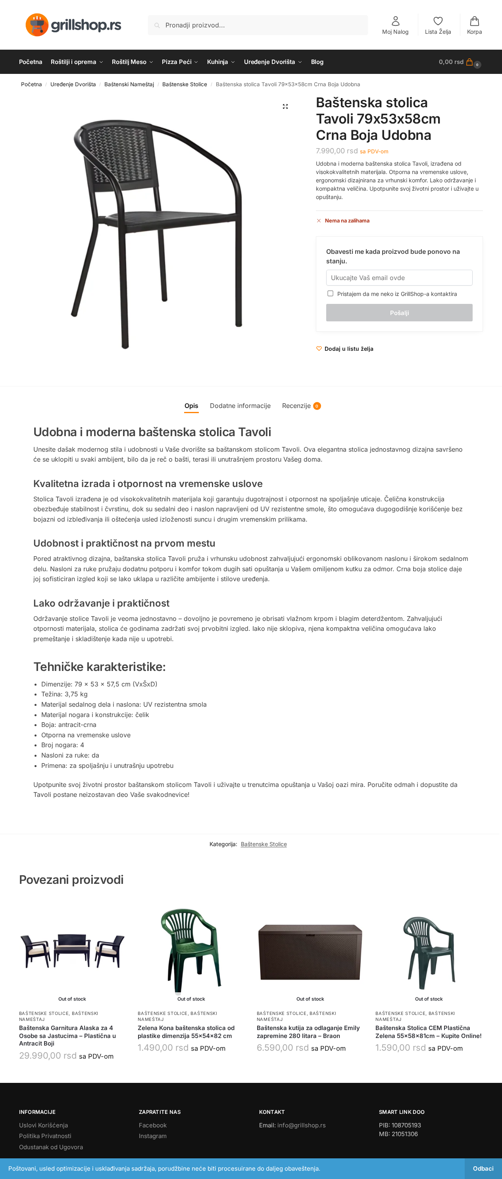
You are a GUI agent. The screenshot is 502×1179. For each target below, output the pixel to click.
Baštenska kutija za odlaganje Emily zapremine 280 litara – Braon (308, 1032)
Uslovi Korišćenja (43, 1125)
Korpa (474, 31)
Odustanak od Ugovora (51, 1147)
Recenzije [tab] (300, 406)
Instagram (153, 1136)
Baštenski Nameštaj (129, 84)
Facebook (153, 1125)
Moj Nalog (395, 31)
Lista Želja (438, 31)
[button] (461, 62)
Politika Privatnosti (45, 1136)
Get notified (72, 1074)
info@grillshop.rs (301, 1125)
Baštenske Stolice (184, 84)
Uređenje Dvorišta (73, 84)
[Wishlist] (114, 910)
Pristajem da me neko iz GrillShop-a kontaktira (395, 293)
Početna (31, 84)
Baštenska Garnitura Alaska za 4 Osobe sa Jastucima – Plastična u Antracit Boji (67, 1035)
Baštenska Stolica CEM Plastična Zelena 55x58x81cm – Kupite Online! (428, 1032)
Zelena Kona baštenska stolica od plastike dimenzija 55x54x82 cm (186, 1032)
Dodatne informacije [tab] (240, 406)
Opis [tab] (191, 406)
